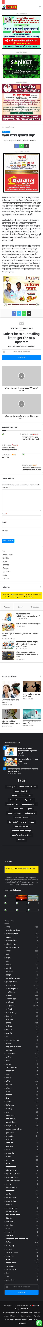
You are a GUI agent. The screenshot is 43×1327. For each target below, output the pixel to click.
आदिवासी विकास (11, 944)
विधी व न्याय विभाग (11, 1211)
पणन (7, 1112)
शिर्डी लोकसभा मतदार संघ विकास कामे (17, 1239)
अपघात (8, 927)
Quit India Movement (17, 822)
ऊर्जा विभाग (9, 971)
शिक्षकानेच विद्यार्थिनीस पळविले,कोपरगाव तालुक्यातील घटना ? (28, 615)
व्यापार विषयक (10, 1232)
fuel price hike (12, 804)
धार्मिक (8, 1081)
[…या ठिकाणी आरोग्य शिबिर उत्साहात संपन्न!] (11, 689)
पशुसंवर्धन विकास (11, 1122)
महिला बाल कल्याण (11, 1170)
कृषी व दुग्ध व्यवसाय (11, 982)
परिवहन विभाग (10, 1115)
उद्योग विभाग (9, 968)
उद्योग (7, 961)
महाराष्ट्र (5, 561)
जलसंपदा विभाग (10, 1054)
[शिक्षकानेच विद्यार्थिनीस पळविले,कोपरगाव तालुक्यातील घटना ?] (8, 617)
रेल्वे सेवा (8, 1184)
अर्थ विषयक (11, 992)
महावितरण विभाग (11, 1167)
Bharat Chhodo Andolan (21, 795)
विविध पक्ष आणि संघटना (13, 1215)
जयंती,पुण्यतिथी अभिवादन (13, 1047)
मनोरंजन (8, 1156)
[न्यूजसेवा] (9, 7)
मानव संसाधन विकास (12, 1177)
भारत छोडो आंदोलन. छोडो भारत (22, 835)
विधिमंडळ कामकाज (11, 1208)
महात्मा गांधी (21, 840)
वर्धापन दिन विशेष (11, 1198)
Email (4, 522)
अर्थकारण (8, 937)
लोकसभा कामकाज (11, 1187)
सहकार (8, 1259)
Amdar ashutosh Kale (27, 787)
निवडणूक (5, 568)
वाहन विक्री (9, 1204)
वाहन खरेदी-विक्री (11, 1201)
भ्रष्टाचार (8, 1150)
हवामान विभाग (10, 1280)
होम (4, 551)
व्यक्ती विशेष (9, 1225)
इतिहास (8, 958)
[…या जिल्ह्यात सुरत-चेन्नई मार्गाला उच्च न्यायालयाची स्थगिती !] (21, 905)
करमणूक (8, 975)
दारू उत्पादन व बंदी (11, 1067)
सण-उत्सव (9, 1249)
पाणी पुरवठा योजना (11, 1126)
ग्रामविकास (9, 1030)
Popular (7, 607)
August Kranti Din (21, 791)
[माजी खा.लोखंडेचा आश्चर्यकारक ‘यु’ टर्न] (8, 627)
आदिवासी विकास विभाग (13, 947)
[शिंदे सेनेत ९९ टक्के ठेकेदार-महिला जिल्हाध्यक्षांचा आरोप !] (10, 912)
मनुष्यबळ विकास (11, 1153)
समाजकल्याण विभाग (12, 1252)
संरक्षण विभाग (10, 1256)
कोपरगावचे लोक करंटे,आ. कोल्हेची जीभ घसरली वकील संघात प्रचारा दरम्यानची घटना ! (26, 644)
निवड (7, 1098)
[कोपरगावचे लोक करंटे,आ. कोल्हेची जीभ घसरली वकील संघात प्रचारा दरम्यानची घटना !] (8, 645)
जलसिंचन (8, 1057)
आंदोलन (8, 951)
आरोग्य (5, 575)
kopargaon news (14, 813)
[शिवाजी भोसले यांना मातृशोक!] (10, 898)
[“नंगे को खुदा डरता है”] (10, 905)
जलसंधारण (9, 1050)
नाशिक (8, 1091)
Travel (31, 822)
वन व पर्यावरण (10, 1191)
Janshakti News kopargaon (21, 809)
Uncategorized (6, 131)
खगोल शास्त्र (9, 1019)
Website (5, 530)
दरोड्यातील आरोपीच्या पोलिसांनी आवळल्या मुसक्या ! (11, 722)
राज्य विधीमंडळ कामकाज (13, 1180)
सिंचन (7, 1273)
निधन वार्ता (6, 579)
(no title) (5, 457)
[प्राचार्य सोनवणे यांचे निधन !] (21, 898)
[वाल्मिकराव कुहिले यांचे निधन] (33, 912)
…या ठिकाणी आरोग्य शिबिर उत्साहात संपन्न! (10, 701)
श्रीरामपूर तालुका (10, 1246)
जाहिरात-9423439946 (21, 14)
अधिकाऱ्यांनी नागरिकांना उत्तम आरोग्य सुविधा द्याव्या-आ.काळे (31, 469)
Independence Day (29, 804)
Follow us (8, 861)
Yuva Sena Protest (21, 826)
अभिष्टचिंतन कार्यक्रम (12, 934)
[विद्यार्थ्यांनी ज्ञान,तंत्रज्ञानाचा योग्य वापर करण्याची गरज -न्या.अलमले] (33, 905)
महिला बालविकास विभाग (13, 1174)
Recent (20, 607)
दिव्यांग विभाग (10, 1071)
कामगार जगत (11, 999)
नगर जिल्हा (9, 1085)
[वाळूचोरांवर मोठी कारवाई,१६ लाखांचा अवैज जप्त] (21, 912)
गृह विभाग (9, 1026)
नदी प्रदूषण (9, 1088)
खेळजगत (8, 1023)
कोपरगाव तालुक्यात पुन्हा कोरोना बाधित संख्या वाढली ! (31, 438)
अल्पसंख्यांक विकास (11, 941)
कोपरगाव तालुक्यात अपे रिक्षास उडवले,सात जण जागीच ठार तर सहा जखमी (27, 654)
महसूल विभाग (10, 1160)
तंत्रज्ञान (8, 1061)
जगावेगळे (8, 1043)
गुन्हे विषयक (6, 572)
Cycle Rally (29, 800)
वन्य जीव (8, 1194)
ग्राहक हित (9, 1033)
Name (4, 514)
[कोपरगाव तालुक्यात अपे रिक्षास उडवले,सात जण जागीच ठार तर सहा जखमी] (8, 655)
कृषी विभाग (10, 1002)
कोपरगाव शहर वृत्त (11, 1013)
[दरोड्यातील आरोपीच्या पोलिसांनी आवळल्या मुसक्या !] (11, 714)
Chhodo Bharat (15, 800)
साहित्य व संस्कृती (11, 1270)
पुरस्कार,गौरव (10, 1136)
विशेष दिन (9, 1218)
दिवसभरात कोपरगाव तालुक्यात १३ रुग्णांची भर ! (10, 449)
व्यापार (8, 1228)
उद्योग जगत (9, 965)
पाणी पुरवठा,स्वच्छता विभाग (14, 1129)
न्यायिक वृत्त (9, 1109)
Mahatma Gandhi (21, 817)
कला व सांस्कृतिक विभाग (13, 978)
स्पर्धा (7, 1276)
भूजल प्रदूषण (9, 1146)
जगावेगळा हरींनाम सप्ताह (13, 1040)
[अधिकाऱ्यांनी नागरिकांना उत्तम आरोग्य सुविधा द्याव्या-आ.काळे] (31, 458)
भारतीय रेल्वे (9, 1143)
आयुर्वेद (8, 954)
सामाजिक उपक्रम (11, 1263)
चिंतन (7, 1037)
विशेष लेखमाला (10, 1222)
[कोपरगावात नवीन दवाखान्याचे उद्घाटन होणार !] (32, 714)
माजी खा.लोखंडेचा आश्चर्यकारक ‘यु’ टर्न (28, 624)
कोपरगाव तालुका (8, 555)
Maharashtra (30, 813)
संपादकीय (6, 565)
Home (6, 127)
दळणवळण (9, 1064)
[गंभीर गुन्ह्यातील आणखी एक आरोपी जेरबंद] (32, 686)
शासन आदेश (9, 1235)
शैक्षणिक (8, 1242)
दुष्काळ (8, 1074)
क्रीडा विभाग (9, 1016)
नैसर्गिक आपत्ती (10, 1105)
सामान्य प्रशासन (10, 1266)
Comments (35, 607)
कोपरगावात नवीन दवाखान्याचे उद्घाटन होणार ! (32, 722)
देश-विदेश (11, 127)
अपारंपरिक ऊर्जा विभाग (13, 930)
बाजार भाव (9, 1139)
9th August (11, 787)
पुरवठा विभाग (10, 1133)
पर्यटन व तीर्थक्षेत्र (10, 1119)
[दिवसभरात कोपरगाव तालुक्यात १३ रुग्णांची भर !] (11, 438)
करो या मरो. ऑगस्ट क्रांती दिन (21, 831)
